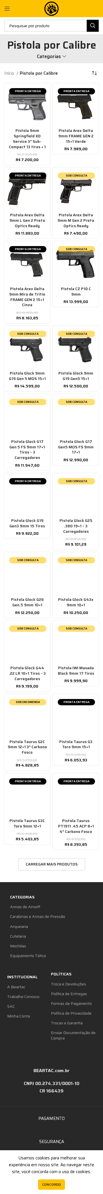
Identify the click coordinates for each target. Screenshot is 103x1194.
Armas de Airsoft (25, 907)
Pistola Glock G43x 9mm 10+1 (76, 602)
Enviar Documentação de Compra (73, 1035)
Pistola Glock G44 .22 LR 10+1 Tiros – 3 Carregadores (27, 673)
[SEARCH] (93, 26)
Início (9, 73)
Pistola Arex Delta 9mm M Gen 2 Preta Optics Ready (76, 220)
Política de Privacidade (71, 1013)
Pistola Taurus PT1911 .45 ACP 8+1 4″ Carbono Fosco (76, 826)
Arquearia (19, 926)
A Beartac (16, 987)
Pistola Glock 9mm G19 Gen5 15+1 (75, 376)
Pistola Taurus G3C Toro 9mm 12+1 (27, 823)
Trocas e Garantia (67, 1023)
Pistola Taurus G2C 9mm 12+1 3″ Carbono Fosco (27, 747)
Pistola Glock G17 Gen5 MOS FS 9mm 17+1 (76, 447)
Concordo (51, 1184)
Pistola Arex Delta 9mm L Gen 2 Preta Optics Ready (27, 220)
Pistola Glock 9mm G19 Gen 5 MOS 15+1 (27, 376)
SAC (11, 1006)
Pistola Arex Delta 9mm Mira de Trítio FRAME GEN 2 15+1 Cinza (27, 297)
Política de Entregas (69, 994)
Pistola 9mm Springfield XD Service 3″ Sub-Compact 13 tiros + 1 (27, 139)
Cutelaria (18, 936)
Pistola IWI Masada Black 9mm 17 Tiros (76, 670)
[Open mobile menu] (7, 8)
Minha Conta (18, 1016)
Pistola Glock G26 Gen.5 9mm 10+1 (27, 602)
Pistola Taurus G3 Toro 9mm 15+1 (75, 744)
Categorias (49, 56)
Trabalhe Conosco (23, 996)
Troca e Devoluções (68, 984)
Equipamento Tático (28, 956)
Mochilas (18, 946)
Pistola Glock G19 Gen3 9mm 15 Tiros (27, 523)
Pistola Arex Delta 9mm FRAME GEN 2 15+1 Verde (76, 136)
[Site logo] (51, 8)
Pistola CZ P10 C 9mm (76, 291)
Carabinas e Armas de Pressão (37, 916)
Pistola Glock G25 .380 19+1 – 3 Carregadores (76, 526)
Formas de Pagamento (71, 1003)
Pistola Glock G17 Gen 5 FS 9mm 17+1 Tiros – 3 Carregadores (27, 450)
